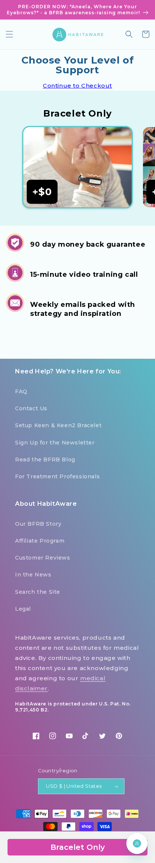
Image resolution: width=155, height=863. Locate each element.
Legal (23, 608)
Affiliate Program (39, 540)
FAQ (21, 391)
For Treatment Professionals (57, 476)
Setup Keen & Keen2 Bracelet (58, 425)
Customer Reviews (42, 557)
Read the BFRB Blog (45, 459)
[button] (9, 34)
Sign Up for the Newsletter (55, 442)
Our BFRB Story (38, 523)
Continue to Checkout (77, 85)
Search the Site (37, 591)
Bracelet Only (77, 847)
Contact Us (31, 408)
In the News (33, 574)
